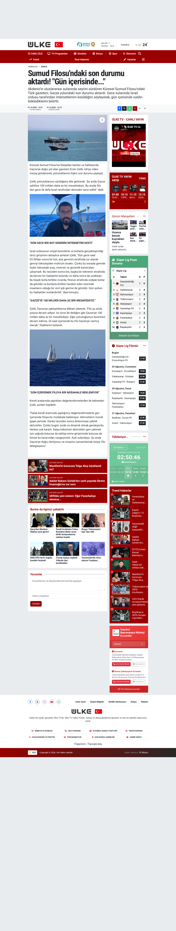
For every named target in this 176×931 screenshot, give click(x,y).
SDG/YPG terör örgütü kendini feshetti (41, 559)
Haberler (33, 67)
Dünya (99, 53)
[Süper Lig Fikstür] (144, 345)
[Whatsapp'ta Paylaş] (129, 108)
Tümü (142, 178)
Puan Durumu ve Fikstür (43, 737)
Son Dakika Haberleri (105, 737)
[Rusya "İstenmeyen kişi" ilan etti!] (93, 520)
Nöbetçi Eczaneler (43, 731)
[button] (113, 201)
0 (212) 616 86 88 (122, 682)
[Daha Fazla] (135, 108)
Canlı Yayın (80, 702)
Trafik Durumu (135, 731)
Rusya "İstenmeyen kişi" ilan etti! (91, 530)
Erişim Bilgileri (97, 702)
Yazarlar (131, 59)
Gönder (36, 603)
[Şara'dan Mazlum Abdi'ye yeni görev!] (42, 520)
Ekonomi (131, 53)
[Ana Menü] (143, 60)
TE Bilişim (143, 752)
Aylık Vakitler (119, 481)
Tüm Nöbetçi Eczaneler (130, 689)
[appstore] (80, 743)
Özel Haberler (82, 59)
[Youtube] (51, 702)
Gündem (81, 53)
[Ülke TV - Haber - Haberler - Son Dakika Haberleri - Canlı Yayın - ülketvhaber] (47, 44)
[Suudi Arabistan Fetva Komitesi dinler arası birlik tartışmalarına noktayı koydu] (67, 520)
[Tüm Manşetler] (144, 216)
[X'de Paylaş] (124, 108)
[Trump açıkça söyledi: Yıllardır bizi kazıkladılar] (67, 548)
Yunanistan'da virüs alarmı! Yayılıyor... (91, 559)
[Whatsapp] (59, 702)
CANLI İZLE (36, 53)
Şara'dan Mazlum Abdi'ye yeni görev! (39, 530)
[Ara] (140, 54)
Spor (114, 53)
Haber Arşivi (135, 737)
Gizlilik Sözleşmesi (117, 702)
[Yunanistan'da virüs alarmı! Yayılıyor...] (93, 548)
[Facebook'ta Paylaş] (119, 108)
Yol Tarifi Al (139, 664)
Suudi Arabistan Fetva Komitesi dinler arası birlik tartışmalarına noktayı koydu (67, 533)
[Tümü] (144, 436)
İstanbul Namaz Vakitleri (105, 731)
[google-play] (95, 743)
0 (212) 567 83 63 (122, 664)
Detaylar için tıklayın (129, 335)
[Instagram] (44, 702)
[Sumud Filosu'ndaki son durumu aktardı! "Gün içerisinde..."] (67, 138)
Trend (36, 59)
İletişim (144, 702)
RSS (34, 752)
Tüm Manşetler (74, 737)
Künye (134, 702)
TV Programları (60, 53)
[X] (37, 702)
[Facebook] (30, 702)
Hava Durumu (74, 731)
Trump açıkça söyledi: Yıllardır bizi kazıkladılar (67, 560)
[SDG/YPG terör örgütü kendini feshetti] (42, 548)
